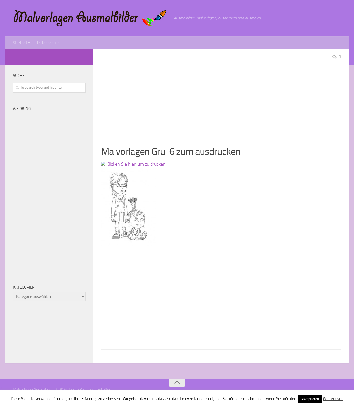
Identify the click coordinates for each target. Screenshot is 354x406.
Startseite (21, 42)
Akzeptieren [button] (310, 399)
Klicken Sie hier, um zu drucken (135, 164)
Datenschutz (48, 42)
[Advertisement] (221, 101)
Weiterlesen (333, 398)
